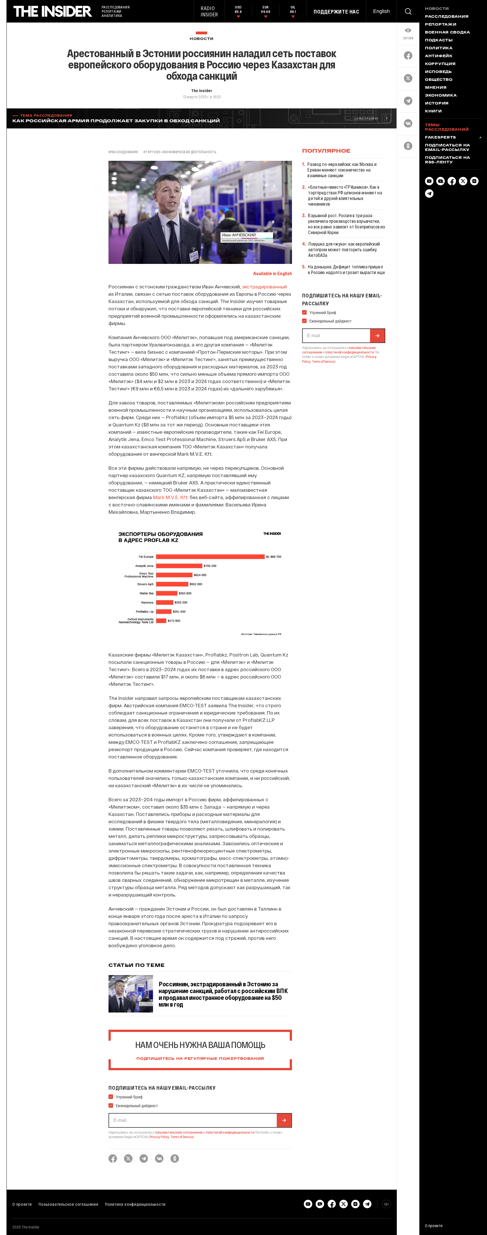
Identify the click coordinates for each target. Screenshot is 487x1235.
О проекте (22, 1204)
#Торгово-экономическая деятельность (179, 152)
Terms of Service (182, 1137)
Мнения (435, 88)
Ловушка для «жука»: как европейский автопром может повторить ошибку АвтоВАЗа (344, 249)
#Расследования (123, 152)
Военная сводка (447, 32)
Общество (439, 80)
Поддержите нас (336, 11)
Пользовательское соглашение (68, 1204)
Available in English (272, 273)
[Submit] (284, 1120)
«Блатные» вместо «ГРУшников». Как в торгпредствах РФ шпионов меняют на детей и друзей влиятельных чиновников (345, 195)
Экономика (441, 95)
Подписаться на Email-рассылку (447, 148)
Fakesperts (440, 137)
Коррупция (440, 64)
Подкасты (439, 40)
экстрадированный (264, 286)
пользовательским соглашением (179, 1132)
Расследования (446, 17)
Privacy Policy (159, 1137)
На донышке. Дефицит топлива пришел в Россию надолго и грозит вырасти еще (346, 269)
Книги (433, 111)
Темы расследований (447, 128)
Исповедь (438, 72)
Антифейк (439, 56)
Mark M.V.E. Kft (170, 497)
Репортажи (440, 24)
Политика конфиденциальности (135, 1204)
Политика (439, 48)
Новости (202, 39)
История (437, 103)
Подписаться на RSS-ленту (447, 160)
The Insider (201, 90)
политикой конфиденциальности (230, 1132)
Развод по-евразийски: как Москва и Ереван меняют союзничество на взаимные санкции (341, 169)
